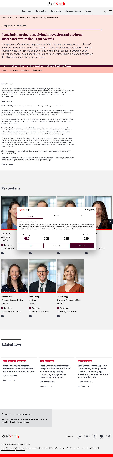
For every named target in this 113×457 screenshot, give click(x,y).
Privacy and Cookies (8, 450)
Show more (7, 163)
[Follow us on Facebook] (94, 436)
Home (3, 18)
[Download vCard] (2, 253)
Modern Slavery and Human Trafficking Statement (81, 448)
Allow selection (56, 246)
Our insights (56, 11)
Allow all (82, 246)
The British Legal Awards (9, 158)
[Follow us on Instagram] (101, 436)
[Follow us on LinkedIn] (79, 436)
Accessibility (5, 448)
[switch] (46, 238)
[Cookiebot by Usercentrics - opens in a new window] (86, 210)
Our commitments (73, 11)
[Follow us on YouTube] (87, 436)
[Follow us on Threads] (109, 436)
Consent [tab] (30, 216)
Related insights (37, 70)
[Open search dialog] (105, 11)
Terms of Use (20, 450)
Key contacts (14, 70)
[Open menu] (110, 11)
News (10, 18)
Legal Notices (44, 448)
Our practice (41, 11)
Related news (25, 70)
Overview (4, 70)
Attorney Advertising (57, 448)
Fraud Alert (35, 448)
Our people (26, 11)
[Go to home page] (57, 4)
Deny (31, 246)
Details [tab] (56, 216)
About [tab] (83, 216)
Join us (88, 11)
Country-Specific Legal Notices (21, 448)
